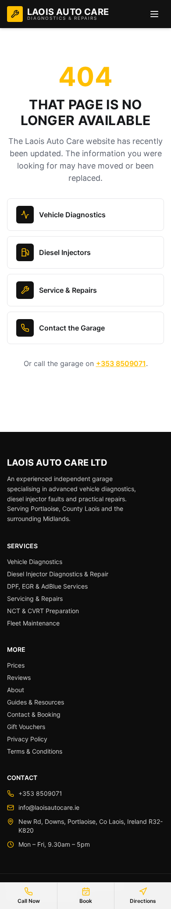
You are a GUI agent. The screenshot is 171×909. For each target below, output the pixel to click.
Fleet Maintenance (33, 623)
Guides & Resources (35, 702)
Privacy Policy (27, 739)
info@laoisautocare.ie (48, 807)
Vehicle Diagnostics (72, 214)
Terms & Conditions (34, 751)
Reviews (19, 677)
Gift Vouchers (26, 726)
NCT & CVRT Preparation (43, 610)
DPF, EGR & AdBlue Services (47, 586)
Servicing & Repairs (35, 598)
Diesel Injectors (65, 252)
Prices (16, 665)
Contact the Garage (72, 327)
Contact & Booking (34, 714)
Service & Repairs (68, 290)
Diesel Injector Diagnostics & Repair (57, 574)
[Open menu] (154, 14)
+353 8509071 (121, 363)
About (15, 689)
